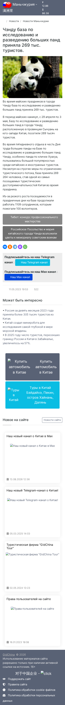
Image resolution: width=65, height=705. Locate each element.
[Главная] (4, 21)
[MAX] (20, 247)
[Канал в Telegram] (56, 5)
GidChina (9, 654)
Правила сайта (17, 684)
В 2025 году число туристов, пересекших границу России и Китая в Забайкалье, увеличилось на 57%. (31, 339)
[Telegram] (15, 247)
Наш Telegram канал (34, 262)
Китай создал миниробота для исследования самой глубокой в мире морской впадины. (28, 327)
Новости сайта (52, 419)
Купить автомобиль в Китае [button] (46, 366)
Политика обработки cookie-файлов (31, 690)
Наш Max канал (20, 277)
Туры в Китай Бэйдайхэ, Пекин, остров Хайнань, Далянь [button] (40, 395)
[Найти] (58, 9)
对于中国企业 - (28, 673)
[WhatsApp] (25, 247)
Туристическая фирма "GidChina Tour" (29, 546)
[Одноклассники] (10, 247)
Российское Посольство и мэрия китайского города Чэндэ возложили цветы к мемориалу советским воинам (31, 233)
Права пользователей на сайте (28, 599)
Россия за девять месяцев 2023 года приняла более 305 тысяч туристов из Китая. (28, 314)
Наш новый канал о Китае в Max (29, 436)
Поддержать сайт (19, 679)
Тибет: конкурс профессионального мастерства (34, 219)
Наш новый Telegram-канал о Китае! (32, 490)
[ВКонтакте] (5, 247)
